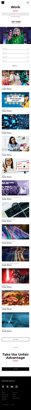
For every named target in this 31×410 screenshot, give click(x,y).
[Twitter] (7, 386)
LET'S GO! (15, 369)
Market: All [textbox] (4, 48)
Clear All (14, 65)
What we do (5, 394)
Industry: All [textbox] (4, 56)
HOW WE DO (5, 396)
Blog (13, 396)
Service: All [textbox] (4, 52)
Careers (4, 398)
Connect (4, 399)
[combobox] (15, 49)
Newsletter (15, 398)
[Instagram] (16, 386)
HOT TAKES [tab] (16, 22)
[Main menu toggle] (27, 2)
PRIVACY (13, 404)
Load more (15, 339)
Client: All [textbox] (4, 60)
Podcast (14, 392)
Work (3, 392)
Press (14, 394)
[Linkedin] (12, 386)
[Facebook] (3, 386)
